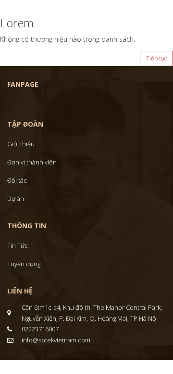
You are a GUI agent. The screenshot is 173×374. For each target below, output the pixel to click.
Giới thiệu (21, 144)
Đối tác (17, 180)
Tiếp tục (156, 58)
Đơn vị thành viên (32, 162)
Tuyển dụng (23, 263)
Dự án (15, 198)
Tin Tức (17, 245)
